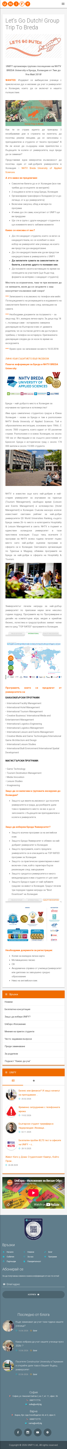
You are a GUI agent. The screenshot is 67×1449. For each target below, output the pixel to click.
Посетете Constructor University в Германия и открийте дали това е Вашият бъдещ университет (39, 1365)
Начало (9, 1252)
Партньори (11, 1261)
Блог (50, 1252)
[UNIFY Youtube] (38, 1432)
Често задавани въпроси (18, 1039)
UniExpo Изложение (15, 1024)
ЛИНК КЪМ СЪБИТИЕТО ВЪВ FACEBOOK (27, 358)
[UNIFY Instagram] (28, 1432)
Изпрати (32, 1294)
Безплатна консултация (17, 1009)
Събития (10, 1257)
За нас (30, 1257)
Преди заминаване (15, 1046)
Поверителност (34, 1261)
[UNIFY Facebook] (18, 1432)
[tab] (12, 1080)
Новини (9, 1001)
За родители (11, 1053)
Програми (52, 1257)
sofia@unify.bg (35, 1404)
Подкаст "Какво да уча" (18, 1061)
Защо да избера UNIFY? (18, 1016)
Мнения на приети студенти (19, 1031)
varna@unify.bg (35, 1423)
